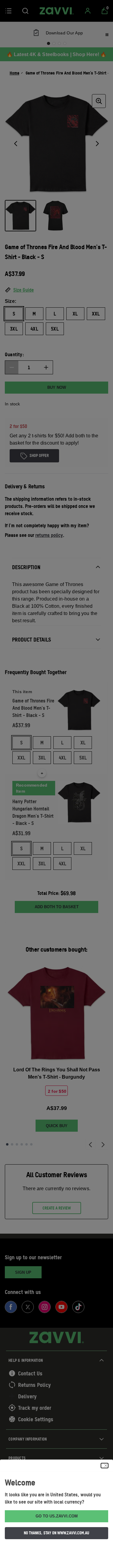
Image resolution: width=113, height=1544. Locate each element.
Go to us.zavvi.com (57, 1516)
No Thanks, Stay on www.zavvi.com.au (56, 1532)
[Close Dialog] (104, 1465)
